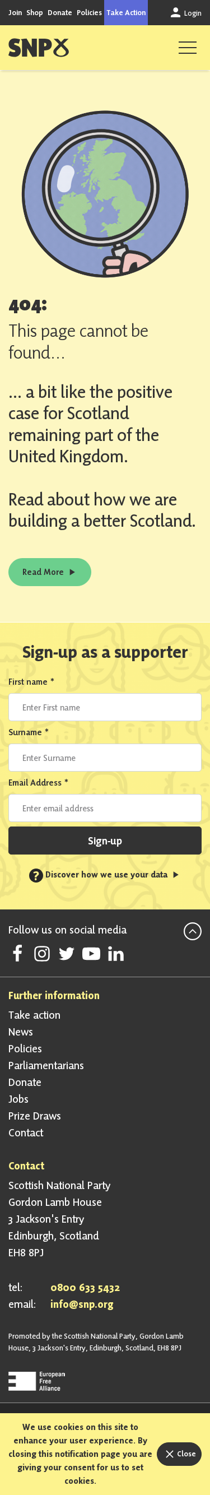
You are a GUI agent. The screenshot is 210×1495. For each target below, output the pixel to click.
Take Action (126, 12)
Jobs (18, 1099)
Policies (89, 12)
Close (185, 1453)
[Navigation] (188, 48)
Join (15, 12)
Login (192, 13)
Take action (34, 1014)
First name (31, 682)
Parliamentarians (46, 1065)
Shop (34, 12)
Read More (44, 572)
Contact (25, 1132)
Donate (60, 12)
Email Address (38, 782)
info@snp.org (82, 1304)
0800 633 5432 (85, 1287)
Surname (28, 732)
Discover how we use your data (101, 874)
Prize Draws (34, 1115)
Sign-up (105, 840)
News (20, 1031)
